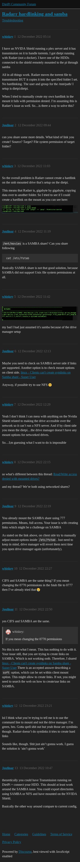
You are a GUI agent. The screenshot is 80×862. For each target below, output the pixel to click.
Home (6, 834)
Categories (21, 834)
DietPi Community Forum (19, 4)
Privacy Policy (11, 842)
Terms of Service (61, 834)
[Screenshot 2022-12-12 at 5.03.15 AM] (40, 209)
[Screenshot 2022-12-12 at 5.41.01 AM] (40, 313)
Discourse (25, 851)
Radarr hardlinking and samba (34, 14)
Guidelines (39, 834)
